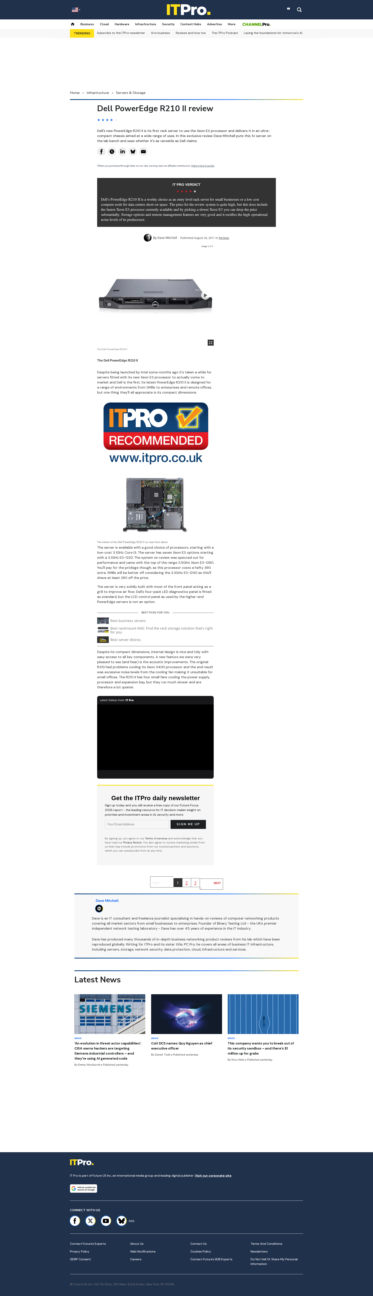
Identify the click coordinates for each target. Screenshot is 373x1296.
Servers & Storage (131, 92)
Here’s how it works (202, 166)
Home (75, 92)
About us (137, 1244)
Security (168, 24)
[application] (155, 737)
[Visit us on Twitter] (90, 1221)
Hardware (122, 24)
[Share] (101, 151)
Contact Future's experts (88, 1244)
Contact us (198, 1244)
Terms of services (156, 838)
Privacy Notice (132, 842)
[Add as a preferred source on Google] (83, 1188)
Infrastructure (145, 24)
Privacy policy (79, 1251)
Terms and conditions (266, 1244)
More (231, 24)
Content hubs (190, 24)
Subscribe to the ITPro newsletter (121, 33)
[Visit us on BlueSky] (120, 1221)
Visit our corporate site (213, 1176)
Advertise (214, 24)
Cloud (104, 24)
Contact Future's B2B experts (211, 1259)
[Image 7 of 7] (205, 295)
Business (87, 24)
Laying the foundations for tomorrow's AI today (278, 33)
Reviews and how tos (191, 33)
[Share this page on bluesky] (133, 151)
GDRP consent (80, 1259)
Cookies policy (200, 1251)
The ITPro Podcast (225, 33)
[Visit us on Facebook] (75, 1221)
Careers (135, 1259)
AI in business (160, 33)
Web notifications (143, 1251)
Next (217, 883)
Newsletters (259, 1251)
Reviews (224, 238)
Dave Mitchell (167, 238)
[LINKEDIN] (100, 908)
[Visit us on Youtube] (106, 1221)
